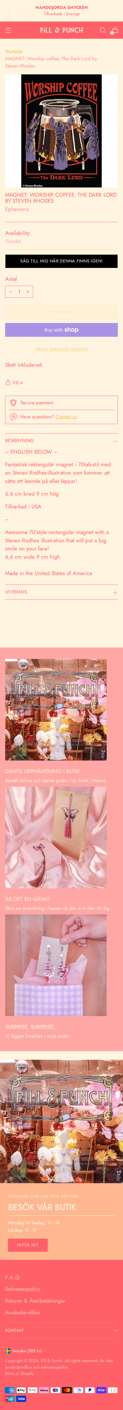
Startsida (13, 51)
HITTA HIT (28, 1245)
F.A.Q (12, 1277)
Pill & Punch (51, 1360)
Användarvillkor (23, 1312)
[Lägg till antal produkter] (28, 291)
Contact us (66, 416)
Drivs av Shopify (19, 1373)
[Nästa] (114, 11)
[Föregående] (8, 11)
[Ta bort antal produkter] (10, 291)
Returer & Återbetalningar (35, 1301)
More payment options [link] (62, 349)
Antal (11, 279)
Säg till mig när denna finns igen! (61, 261)
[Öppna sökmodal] (102, 30)
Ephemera (17, 209)
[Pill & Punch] (61, 30)
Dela (18, 383)
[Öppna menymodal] (8, 30)
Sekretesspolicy (22, 1289)
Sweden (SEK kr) (27, 1351)
